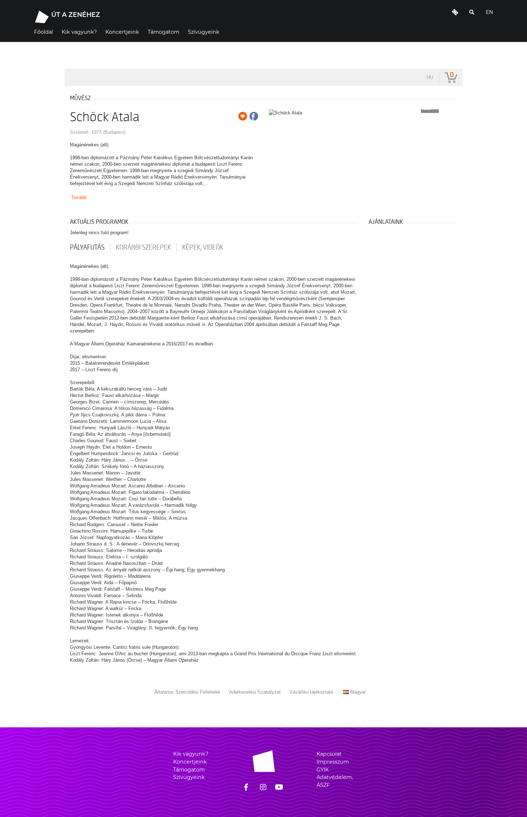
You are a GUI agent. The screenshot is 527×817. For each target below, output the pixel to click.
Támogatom (189, 769)
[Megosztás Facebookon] (254, 116)
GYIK (323, 769)
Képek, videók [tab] (202, 247)
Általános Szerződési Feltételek (187, 692)
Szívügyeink (189, 777)
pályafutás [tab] (87, 247)
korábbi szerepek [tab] (143, 247)
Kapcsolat (329, 754)
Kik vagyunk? (190, 754)
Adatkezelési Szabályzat (255, 692)
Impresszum (333, 762)
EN (489, 12)
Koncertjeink (190, 762)
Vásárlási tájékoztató (311, 692)
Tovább (78, 197)
